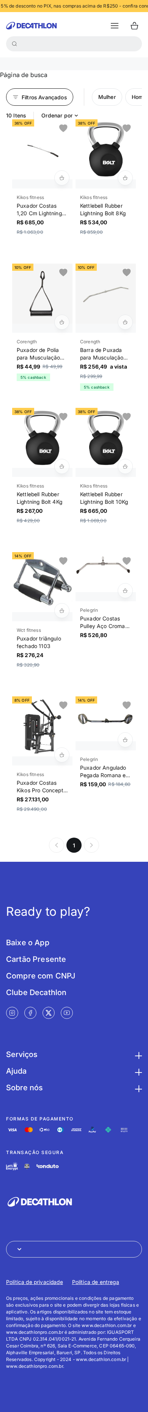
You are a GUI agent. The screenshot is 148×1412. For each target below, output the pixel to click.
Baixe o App (27, 942)
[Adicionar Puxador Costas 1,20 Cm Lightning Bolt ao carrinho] (61, 177)
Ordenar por (56, 115)
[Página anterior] (56, 845)
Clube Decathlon (36, 992)
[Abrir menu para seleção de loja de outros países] (74, 1249)
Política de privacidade (34, 1282)
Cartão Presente (36, 959)
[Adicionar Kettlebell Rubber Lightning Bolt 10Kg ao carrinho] (125, 466)
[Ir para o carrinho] (134, 25)
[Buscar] (14, 44)
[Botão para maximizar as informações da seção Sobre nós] (137, 1087)
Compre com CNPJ (40, 975)
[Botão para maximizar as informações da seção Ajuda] (137, 1071)
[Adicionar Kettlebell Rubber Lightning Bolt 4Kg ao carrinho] (61, 466)
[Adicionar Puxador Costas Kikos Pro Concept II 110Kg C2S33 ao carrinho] (61, 754)
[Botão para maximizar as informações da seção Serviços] (137, 1054)
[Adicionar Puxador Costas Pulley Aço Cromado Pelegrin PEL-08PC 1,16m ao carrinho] (125, 590)
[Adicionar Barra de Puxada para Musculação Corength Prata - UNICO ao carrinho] (125, 322)
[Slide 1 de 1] (42, 149)
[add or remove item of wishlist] (63, 128)
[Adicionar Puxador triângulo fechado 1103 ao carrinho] (61, 610)
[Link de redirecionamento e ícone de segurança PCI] (27, 1166)
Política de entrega (95, 1282)
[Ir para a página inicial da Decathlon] (31, 25)
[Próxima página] (91, 845)
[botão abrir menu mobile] (114, 25)
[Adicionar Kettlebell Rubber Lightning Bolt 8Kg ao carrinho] (125, 177)
